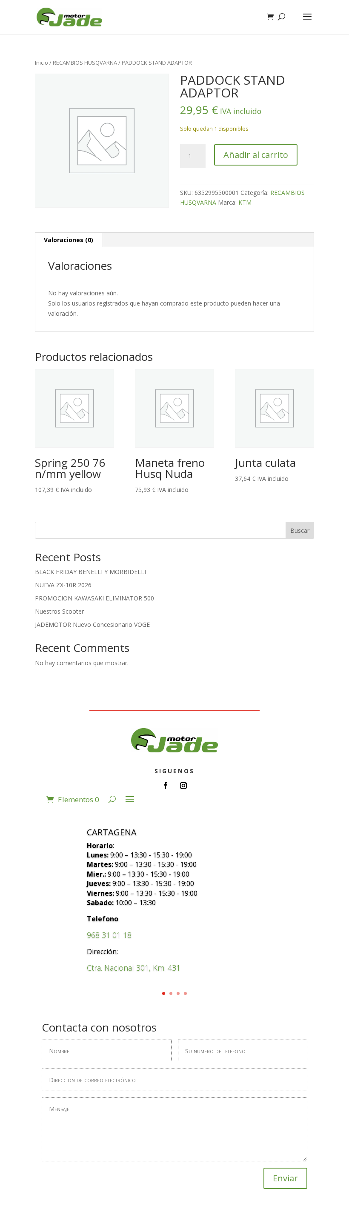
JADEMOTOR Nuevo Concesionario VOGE (92, 624)
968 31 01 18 (109, 935)
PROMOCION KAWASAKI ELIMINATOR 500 (94, 598)
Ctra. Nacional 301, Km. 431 (133, 968)
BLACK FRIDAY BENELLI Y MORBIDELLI (90, 572)
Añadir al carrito (255, 154)
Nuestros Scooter (59, 611)
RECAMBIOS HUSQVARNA (85, 62)
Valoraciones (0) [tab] (68, 240)
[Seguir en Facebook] (165, 785)
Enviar (285, 1178)
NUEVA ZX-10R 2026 (63, 585)
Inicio (41, 62)
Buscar (299, 530)
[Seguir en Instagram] (183, 785)
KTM (245, 202)
